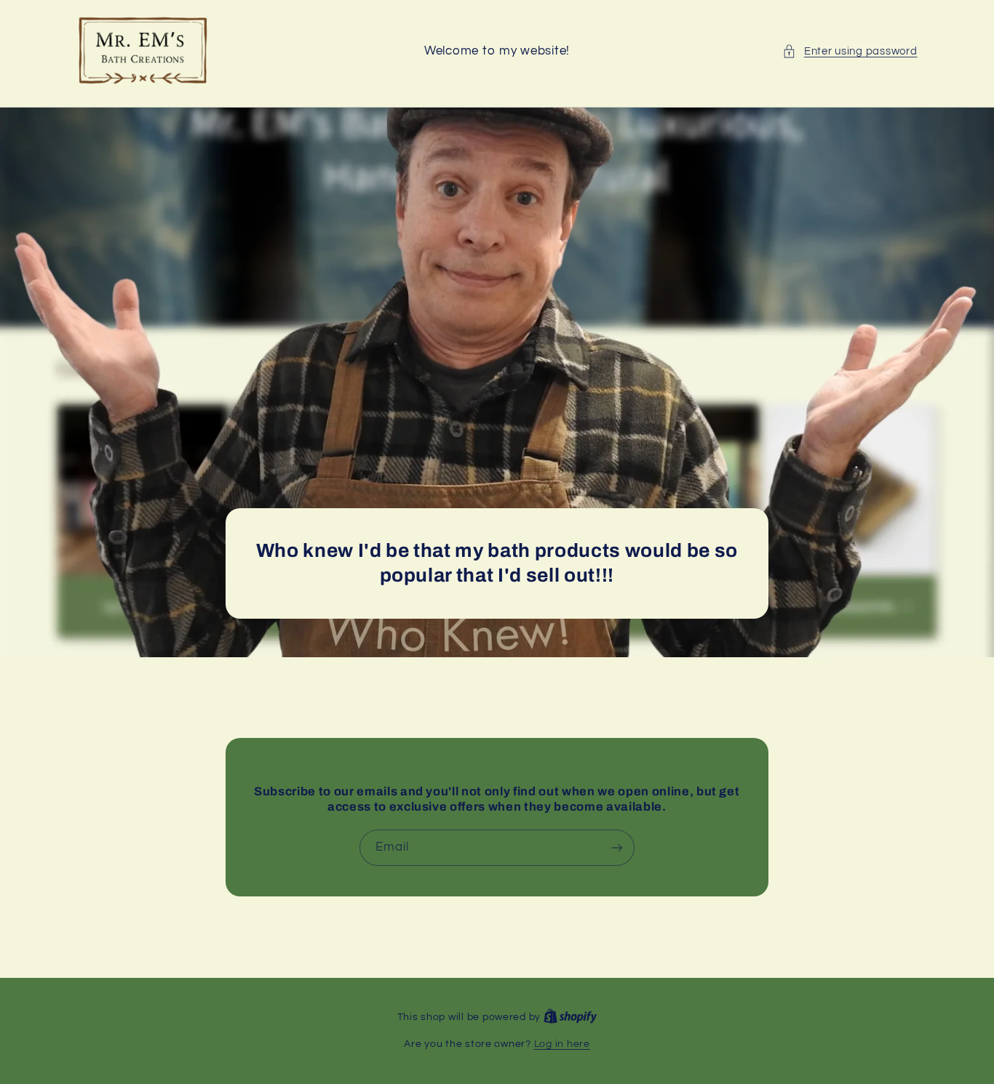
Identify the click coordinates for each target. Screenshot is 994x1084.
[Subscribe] (617, 848)
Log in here (562, 1044)
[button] (849, 51)
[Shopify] (570, 1017)
